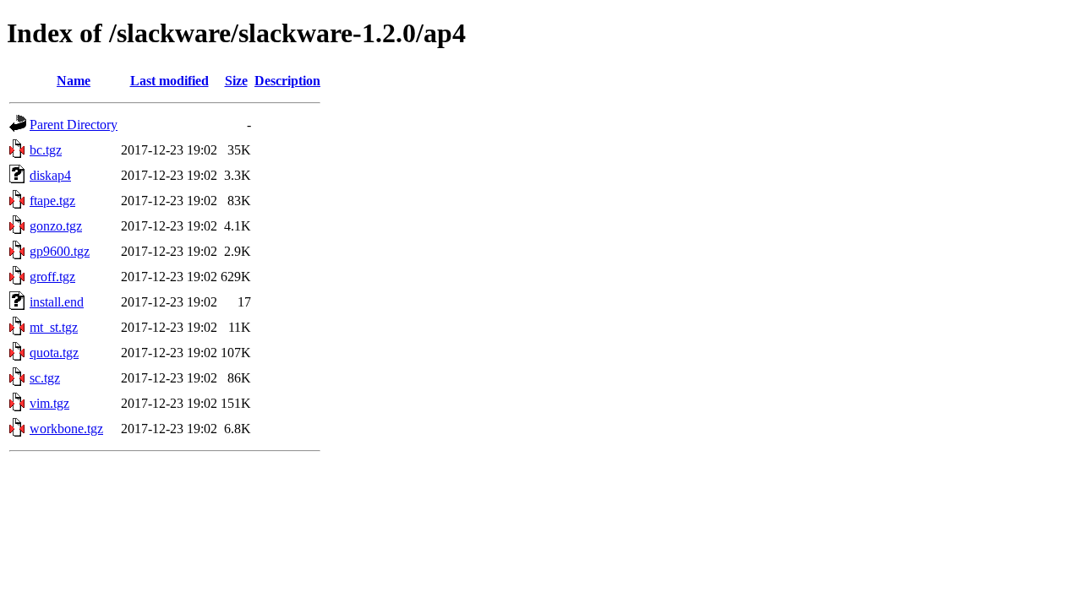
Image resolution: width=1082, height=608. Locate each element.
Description (287, 80)
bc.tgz (46, 150)
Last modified (169, 80)
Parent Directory (73, 124)
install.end (57, 302)
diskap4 (50, 175)
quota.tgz (54, 352)
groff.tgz (52, 276)
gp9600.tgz (60, 251)
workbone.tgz (66, 428)
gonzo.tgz (56, 226)
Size (236, 80)
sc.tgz (45, 378)
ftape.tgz (52, 200)
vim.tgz (49, 403)
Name (73, 80)
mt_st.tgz (54, 327)
